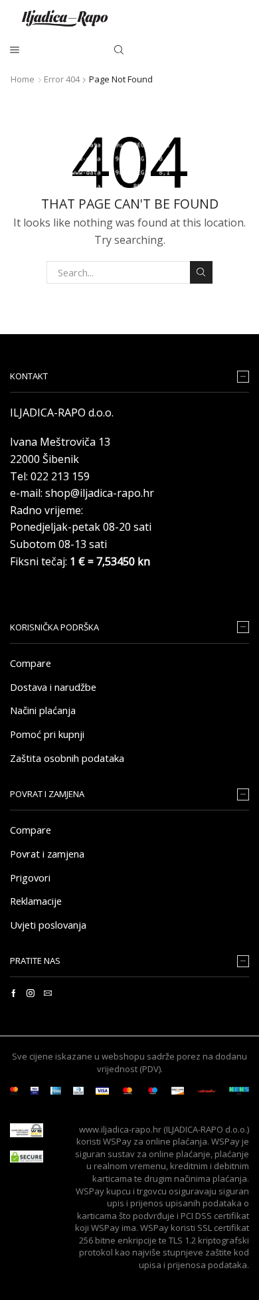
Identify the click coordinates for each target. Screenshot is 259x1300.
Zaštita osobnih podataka (67, 758)
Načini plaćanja (43, 710)
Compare (30, 663)
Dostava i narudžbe (53, 687)
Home (23, 79)
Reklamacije (36, 900)
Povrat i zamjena (47, 853)
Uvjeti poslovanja (48, 924)
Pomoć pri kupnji (47, 734)
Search (201, 272)
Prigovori (30, 877)
